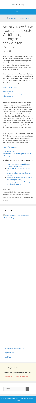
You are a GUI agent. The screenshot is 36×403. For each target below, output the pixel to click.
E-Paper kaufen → (9, 353)
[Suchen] (27, 389)
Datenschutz (29, 398)
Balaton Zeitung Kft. (15, 398)
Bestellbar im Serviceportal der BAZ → (16, 377)
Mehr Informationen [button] (10, 87)
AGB (23, 398)
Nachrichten (7, 189)
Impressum (18, 400)
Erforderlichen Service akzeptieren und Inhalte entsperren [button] (17, 95)
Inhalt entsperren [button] (9, 92)
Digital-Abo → (8, 357)
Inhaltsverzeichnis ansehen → (13, 348)
